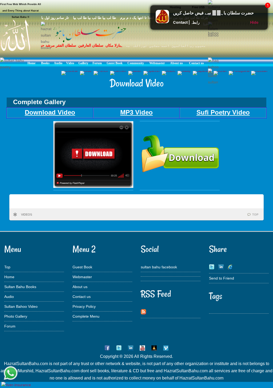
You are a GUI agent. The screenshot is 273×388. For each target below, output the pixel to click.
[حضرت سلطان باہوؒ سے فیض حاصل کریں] (162, 21)
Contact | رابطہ (186, 22)
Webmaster (82, 277)
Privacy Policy (84, 306)
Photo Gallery (15, 316)
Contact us (82, 296)
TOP (255, 214)
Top (7, 267)
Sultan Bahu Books (20, 287)
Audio (9, 296)
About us (80, 287)
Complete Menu (86, 316)
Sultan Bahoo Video (21, 306)
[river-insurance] (16, 385)
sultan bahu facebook (159, 267)
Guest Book (82, 267)
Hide (254, 22)
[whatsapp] (11, 373)
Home (9, 277)
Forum (9, 326)
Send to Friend (221, 278)
